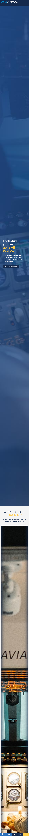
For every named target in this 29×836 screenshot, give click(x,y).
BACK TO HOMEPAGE (11, 266)
